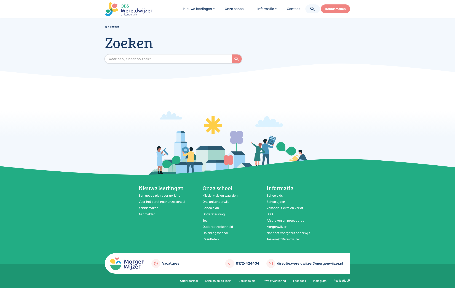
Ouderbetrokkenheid (218, 227)
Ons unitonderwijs (216, 202)
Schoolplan (211, 208)
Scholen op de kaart (218, 280)
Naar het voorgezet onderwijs (288, 233)
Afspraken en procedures (285, 221)
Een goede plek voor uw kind (159, 196)
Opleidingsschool (215, 233)
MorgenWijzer (277, 227)
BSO (270, 214)
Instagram (319, 280)
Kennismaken (148, 208)
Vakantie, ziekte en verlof (285, 208)
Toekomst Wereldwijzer (283, 239)
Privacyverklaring (274, 280)
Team (206, 221)
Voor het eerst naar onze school (162, 202)
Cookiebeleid (247, 280)
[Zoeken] (237, 58)
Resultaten (211, 239)
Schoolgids (275, 196)
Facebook (299, 280)
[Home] (128, 9)
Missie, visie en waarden (220, 196)
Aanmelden (147, 214)
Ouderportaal (189, 280)
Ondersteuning (214, 214)
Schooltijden (276, 202)
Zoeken (114, 26)
